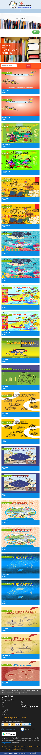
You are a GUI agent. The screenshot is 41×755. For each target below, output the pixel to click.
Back (36, 32)
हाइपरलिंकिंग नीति (31, 690)
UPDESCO (28, 753)
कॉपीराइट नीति (15, 690)
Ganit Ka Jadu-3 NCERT (6, 226)
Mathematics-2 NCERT (6, 683)
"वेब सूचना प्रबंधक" (6, 743)
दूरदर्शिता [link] (3, 712)
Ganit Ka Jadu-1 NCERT (6, 118)
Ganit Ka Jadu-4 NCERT (6, 279)
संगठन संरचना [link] (4, 714)
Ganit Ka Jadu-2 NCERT (6, 172)
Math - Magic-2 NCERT (6, 145)
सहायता (17, 693)
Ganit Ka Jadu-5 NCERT (6, 333)
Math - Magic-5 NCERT (6, 306)
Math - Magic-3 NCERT (6, 199)
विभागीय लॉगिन (24, 693)
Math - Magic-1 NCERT (6, 91)
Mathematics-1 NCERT (6, 656)
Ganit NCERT (4, 441)
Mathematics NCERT (5, 360)
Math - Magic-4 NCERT (6, 252)
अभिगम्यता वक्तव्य (5, 690)
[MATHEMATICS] (20, 79)
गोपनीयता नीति (10, 693)
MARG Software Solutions (11, 753)
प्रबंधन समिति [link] (4, 710)
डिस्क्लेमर (23, 690)
